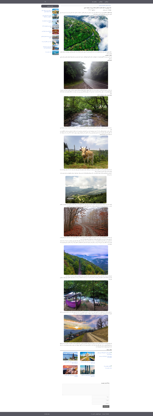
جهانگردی (100, 2)
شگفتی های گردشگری (102, 5)
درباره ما (103, 414)
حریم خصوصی (98, 414)
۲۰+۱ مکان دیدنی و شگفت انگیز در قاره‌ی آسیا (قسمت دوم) (71, 362)
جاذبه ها (109, 5)
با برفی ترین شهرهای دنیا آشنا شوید (47, 26)
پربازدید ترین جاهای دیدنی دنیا (47, 41)
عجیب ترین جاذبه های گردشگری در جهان (46, 37)
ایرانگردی (106, 2)
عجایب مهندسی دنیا (108, 368)
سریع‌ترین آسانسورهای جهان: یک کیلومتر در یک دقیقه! (88, 376)
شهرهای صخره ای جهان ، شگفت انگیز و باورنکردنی (71, 376)
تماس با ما (93, 414)
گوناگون (107, 5)
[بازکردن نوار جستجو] (45, 2)
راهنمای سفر (94, 2)
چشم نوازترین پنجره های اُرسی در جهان (47, 32)
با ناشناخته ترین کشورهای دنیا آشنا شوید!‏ (47, 21)
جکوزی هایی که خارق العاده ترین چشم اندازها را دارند (105, 357)
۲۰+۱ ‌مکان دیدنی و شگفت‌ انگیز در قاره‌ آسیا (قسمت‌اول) (88, 362)
